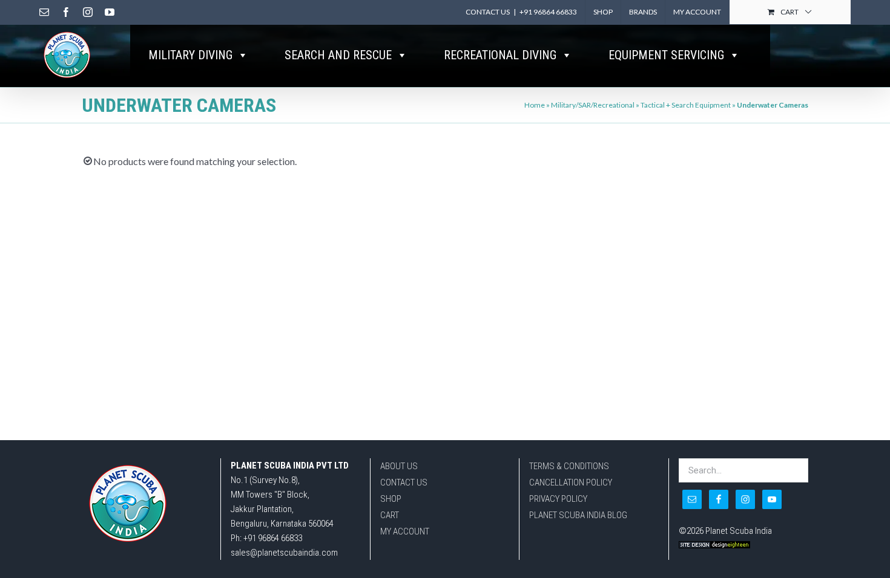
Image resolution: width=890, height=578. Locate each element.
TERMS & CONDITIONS (569, 466)
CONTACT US (403, 482)
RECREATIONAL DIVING (500, 55)
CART (389, 515)
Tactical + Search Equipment (686, 104)
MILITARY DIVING (190, 55)
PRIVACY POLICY (558, 498)
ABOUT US (399, 466)
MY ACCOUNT (404, 531)
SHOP (390, 498)
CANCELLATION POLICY (570, 482)
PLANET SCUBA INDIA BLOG (578, 515)
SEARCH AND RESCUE (338, 55)
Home (534, 104)
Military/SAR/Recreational (593, 104)
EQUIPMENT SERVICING (666, 55)
